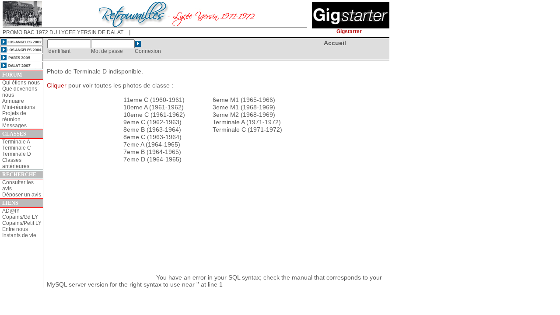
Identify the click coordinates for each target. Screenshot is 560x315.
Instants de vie (19, 235)
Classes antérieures (15, 163)
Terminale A (16, 142)
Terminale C (16, 148)
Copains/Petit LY (22, 223)
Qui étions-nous (21, 83)
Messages (14, 125)
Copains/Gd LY (20, 217)
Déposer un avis (21, 195)
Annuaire (13, 101)
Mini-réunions (18, 107)
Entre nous (15, 229)
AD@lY (11, 211)
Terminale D (16, 154)
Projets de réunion (14, 116)
